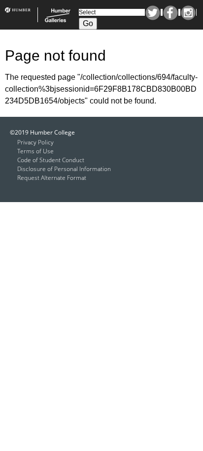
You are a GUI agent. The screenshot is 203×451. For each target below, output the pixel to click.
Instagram (188, 13)
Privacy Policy (35, 142)
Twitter (153, 13)
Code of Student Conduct (50, 160)
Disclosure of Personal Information (64, 169)
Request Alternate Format (51, 177)
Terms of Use (35, 151)
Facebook (170, 13)
